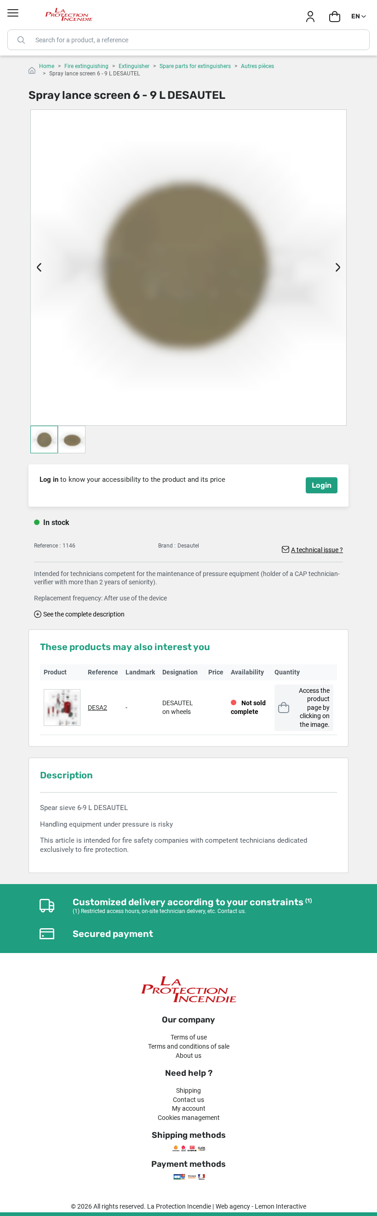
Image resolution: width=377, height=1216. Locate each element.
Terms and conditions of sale (188, 1046)
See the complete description (84, 614)
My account (189, 1108)
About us (188, 1055)
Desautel (188, 545)
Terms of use (189, 1037)
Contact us (188, 1099)
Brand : (167, 545)
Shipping (188, 1090)
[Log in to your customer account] (310, 16)
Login (321, 485)
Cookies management (189, 1117)
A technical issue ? (317, 550)
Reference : (47, 545)
